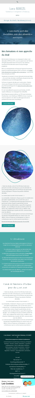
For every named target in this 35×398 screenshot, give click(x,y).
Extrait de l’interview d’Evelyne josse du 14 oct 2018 (15, 221)
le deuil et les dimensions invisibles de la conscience (17, 71)
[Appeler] (17, 2)
